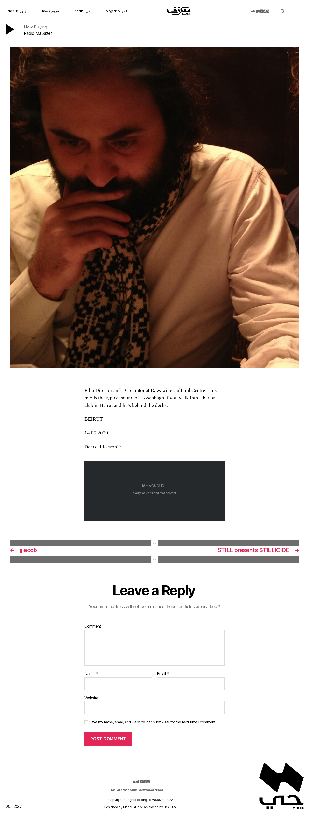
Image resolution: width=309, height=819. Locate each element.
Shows (142, 789)
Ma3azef (117, 789)
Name (91, 674)
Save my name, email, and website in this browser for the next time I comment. (152, 722)
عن (88, 11)
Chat (159, 789)
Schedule (131, 789)
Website (91, 697)
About (79, 11)
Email (163, 674)
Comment (92, 626)
